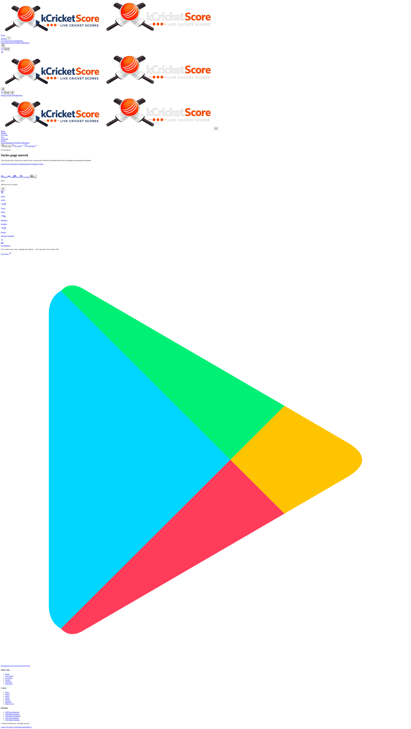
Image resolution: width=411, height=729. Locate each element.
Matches (4, 39)
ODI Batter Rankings (12, 714)
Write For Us (9, 704)
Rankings (26, 43)
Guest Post (8, 684)
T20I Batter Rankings (12, 720)
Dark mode (7, 146)
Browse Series (38, 164)
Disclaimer (23, 727)
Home (3, 35)
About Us (4, 727)
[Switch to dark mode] (6, 49)
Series (12, 43)
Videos (7, 43)
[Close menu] (3, 189)
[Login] (2, 53)
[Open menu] (12, 93)
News (3, 43)
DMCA (29, 727)
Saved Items (31, 146)
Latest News (29, 164)
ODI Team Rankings (12, 712)
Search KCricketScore (8, 164)
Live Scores (5, 254)
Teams (16, 43)
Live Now (6, 41)
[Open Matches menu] (9, 38)
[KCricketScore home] (107, 33)
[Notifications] (3, 45)
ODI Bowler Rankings (13, 716)
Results (20, 41)
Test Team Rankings (12, 718)
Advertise (8, 682)
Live (6, 95)
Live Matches (20, 164)
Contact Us (11, 727)
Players (20, 43)
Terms (17, 727)
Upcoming (14, 41)
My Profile (18, 146)
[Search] (2, 50)
